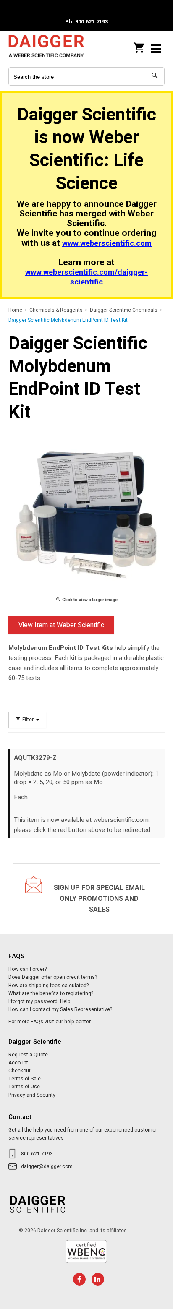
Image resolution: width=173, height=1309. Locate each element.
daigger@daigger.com (47, 1166)
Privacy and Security (31, 1095)
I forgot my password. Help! (40, 1001)
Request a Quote (28, 1055)
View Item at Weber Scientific (61, 625)
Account (18, 1062)
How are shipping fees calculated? (48, 985)
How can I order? (27, 969)
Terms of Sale (24, 1078)
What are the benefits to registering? (50, 993)
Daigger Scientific (46, 48)
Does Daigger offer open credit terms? (52, 977)
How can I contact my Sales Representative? (60, 1009)
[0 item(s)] (139, 45)
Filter (28, 719)
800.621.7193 (37, 1154)
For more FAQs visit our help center (49, 1021)
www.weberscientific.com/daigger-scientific (86, 277)
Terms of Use (24, 1086)
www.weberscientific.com (107, 243)
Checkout (19, 1070)
